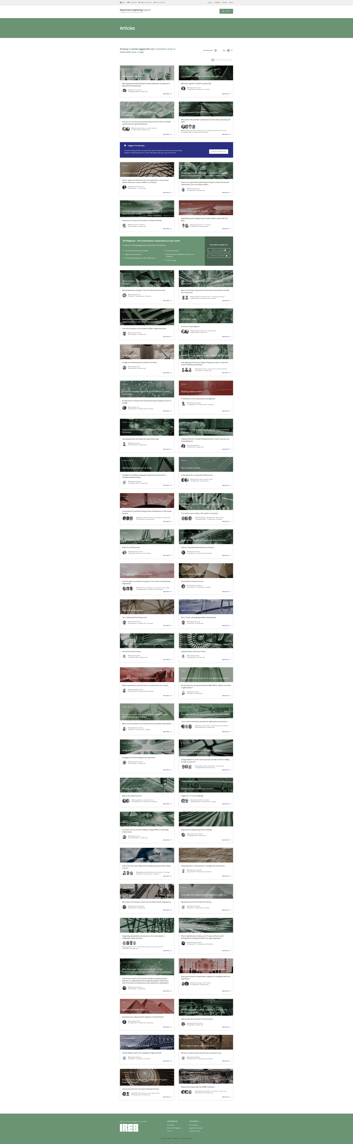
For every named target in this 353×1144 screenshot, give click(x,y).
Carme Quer (215, 1091)
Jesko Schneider (158, 872)
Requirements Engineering (135, 11)
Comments (217, 2)
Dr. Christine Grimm (142, 1093)
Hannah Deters (141, 947)
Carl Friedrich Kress (138, 186)
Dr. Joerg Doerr (166, 517)
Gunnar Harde (137, 333)
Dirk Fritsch (208, 225)
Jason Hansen (196, 188)
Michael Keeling (216, 725)
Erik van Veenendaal (138, 906)
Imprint (169, 1138)
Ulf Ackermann (200, 225)
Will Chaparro (224, 725)
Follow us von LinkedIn (218, 250)
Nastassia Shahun (138, 762)
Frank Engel (166, 872)
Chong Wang (209, 130)
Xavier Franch (223, 1091)
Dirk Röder (206, 800)
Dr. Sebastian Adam (147, 517)
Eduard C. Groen (132, 947)
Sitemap (163, 1138)
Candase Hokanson (148, 800)
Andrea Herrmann (192, 130)
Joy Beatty (139, 800)
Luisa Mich (140, 551)
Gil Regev (203, 517)
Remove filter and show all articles (222, 60)
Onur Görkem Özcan (154, 1093)
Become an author (194, 1131)
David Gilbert (199, 800)
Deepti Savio (136, 1021)
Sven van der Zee (197, 870)
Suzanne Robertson (142, 128)
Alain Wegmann (210, 517)
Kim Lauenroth (157, 588)
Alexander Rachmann (147, 872)
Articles (210, 2)
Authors (224, 2)
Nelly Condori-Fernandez (220, 130)
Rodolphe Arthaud (138, 689)
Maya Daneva (201, 130)
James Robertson (152, 128)
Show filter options (208, 50)
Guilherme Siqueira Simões (203, 296)
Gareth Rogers (137, 481)
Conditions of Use (186, 1138)
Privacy (176, 1138)
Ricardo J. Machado (222, 369)
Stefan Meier (195, 692)
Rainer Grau (136, 366)
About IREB (170, 1125)
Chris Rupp (199, 983)
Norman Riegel (157, 517)
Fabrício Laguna (196, 403)
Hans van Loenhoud (147, 588)
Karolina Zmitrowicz (197, 1023)
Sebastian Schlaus (208, 479)
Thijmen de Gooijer (206, 725)
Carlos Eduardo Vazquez (217, 296)
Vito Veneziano (220, 766)
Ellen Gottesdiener (197, 585)
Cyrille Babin (195, 445)
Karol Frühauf (196, 551)
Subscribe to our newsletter (218, 255)
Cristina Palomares (206, 1091)
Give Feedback (193, 1125)
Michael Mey (136, 655)
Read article (166, 93)
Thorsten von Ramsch (139, 224)
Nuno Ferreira (212, 369)
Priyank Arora (137, 294)
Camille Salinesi (196, 88)
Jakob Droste (150, 947)
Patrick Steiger (166, 588)
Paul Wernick (211, 766)
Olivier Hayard (219, 517)
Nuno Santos (204, 369)
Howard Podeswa (197, 942)
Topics (228, 11)
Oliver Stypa (199, 479)
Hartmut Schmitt (158, 947)
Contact (169, 1131)
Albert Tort (136, 407)
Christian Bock (137, 90)
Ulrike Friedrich (206, 983)
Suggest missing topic (218, 151)
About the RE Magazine (174, 1128)
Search (231, 2)
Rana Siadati (204, 766)
